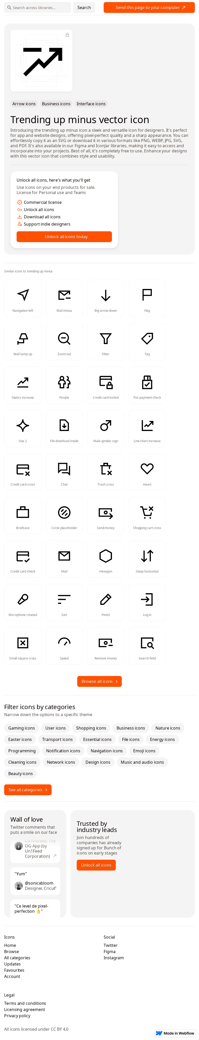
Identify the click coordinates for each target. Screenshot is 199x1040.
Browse (11, 951)
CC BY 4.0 (59, 1029)
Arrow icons (24, 104)
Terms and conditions (25, 1003)
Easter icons (20, 739)
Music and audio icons (142, 762)
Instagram (114, 958)
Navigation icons (107, 751)
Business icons (56, 104)
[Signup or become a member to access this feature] (67, 35)
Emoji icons (144, 751)
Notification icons (63, 751)
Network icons (61, 762)
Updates (12, 964)
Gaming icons (21, 728)
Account (12, 976)
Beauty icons (20, 773)
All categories (17, 958)
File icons (131, 739)
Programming (22, 751)
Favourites (14, 970)
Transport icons (57, 739)
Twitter (17, 827)
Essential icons (97, 739)
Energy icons (162, 739)
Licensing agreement (24, 1009)
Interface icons (91, 104)
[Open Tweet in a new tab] (55, 851)
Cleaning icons (22, 762)
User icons (55, 728)
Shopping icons (91, 728)
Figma (110, 951)
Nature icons (167, 728)
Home (10, 945)
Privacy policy (17, 1016)
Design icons (98, 762)
